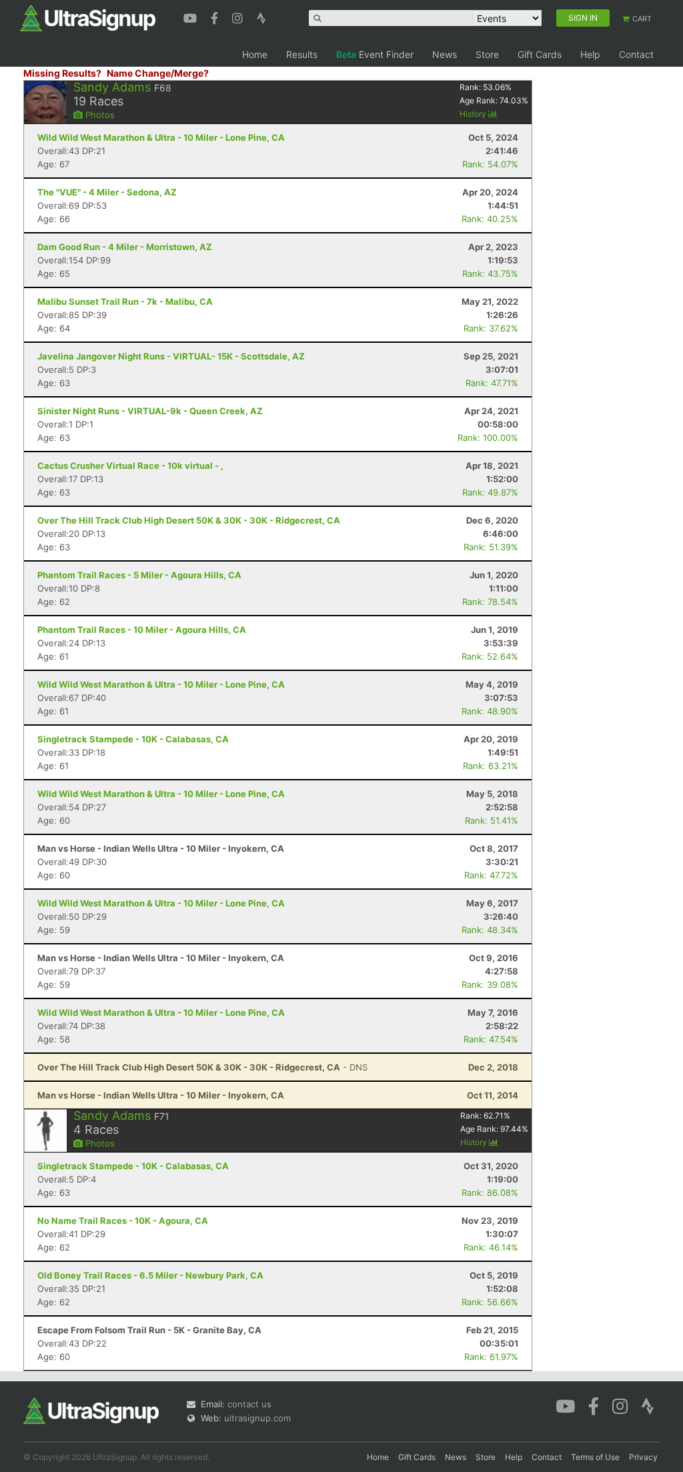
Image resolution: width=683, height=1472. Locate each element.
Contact (636, 54)
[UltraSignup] (87, 17)
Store (487, 54)
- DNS (202, 1067)
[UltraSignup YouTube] (191, 16)
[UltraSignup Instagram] (239, 16)
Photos (99, 114)
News (444, 54)
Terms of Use (595, 1457)
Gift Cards (540, 54)
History (474, 114)
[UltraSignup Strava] (261, 16)
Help (590, 54)
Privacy (643, 1457)
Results (301, 54)
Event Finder (375, 54)
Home (254, 54)
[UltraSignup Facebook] (216, 16)
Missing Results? (62, 73)
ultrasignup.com (257, 1418)
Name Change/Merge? (158, 73)
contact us (249, 1404)
